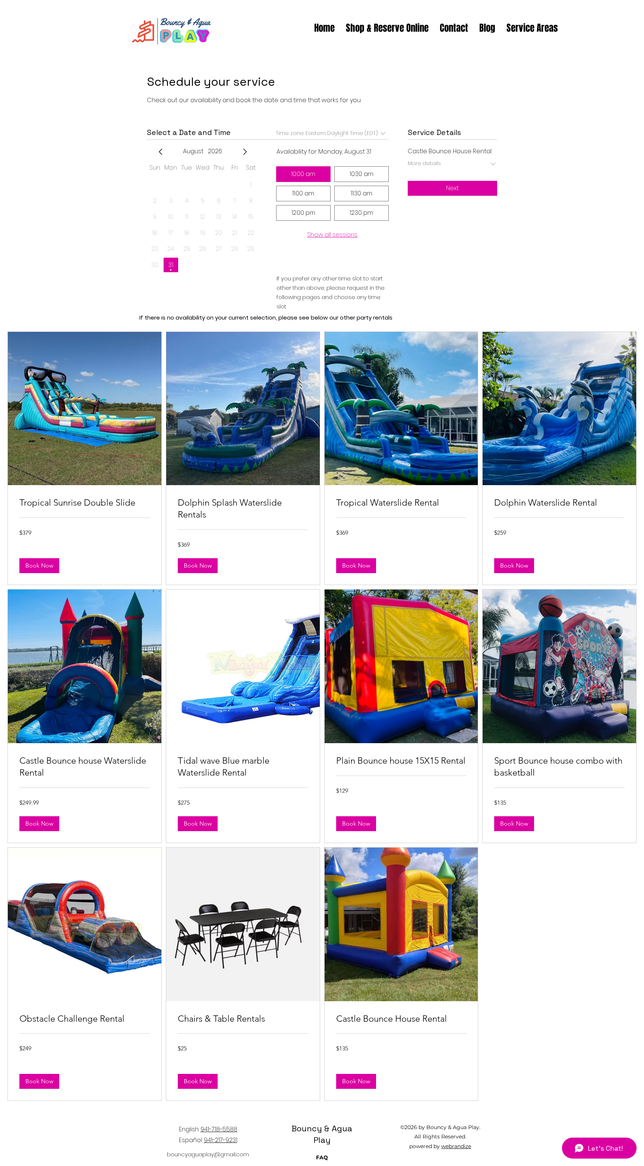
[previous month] (160, 151)
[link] (84, 503)
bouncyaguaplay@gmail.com (208, 1154)
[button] (39, 565)
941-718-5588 (219, 1129)
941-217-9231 (220, 1140)
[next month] (244, 151)
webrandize (456, 1146)
